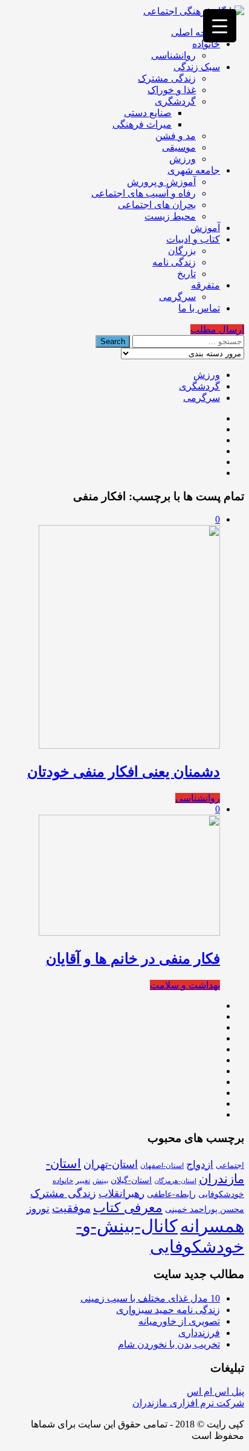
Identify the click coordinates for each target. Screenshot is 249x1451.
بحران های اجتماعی (157, 205)
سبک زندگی (196, 67)
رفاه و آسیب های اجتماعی (143, 193)
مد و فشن (175, 136)
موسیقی (179, 147)
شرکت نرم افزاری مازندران (188, 1403)
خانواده (206, 44)
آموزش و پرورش (161, 182)
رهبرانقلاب (121, 1193)
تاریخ (186, 274)
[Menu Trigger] (219, 25)
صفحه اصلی (195, 32)
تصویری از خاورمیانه (179, 1321)
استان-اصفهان (162, 1165)
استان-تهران (110, 1164)
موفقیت (71, 1208)
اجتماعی (230, 1165)
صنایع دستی (148, 113)
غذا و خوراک (171, 90)
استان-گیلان (131, 1180)
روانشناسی (173, 55)
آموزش (205, 228)
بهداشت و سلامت (185, 985)
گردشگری (175, 101)
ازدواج (199, 1164)
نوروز (38, 1209)
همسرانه (212, 1226)
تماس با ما (199, 308)
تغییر (83, 1180)
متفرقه (205, 285)
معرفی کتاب (128, 1208)
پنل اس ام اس (215, 1391)
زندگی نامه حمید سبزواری (168, 1310)
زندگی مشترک (167, 78)
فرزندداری (199, 1333)
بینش (100, 1180)
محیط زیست (170, 216)
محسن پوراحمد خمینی (204, 1209)
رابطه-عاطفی (171, 1194)
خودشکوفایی (221, 1194)
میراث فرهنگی (142, 124)
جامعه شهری (193, 170)
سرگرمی (177, 297)
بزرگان (182, 251)
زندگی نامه (174, 262)
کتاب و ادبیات (193, 239)
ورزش (182, 159)
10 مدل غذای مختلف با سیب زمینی (150, 1298)
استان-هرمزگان (175, 1181)
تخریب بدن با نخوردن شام (169, 1344)
